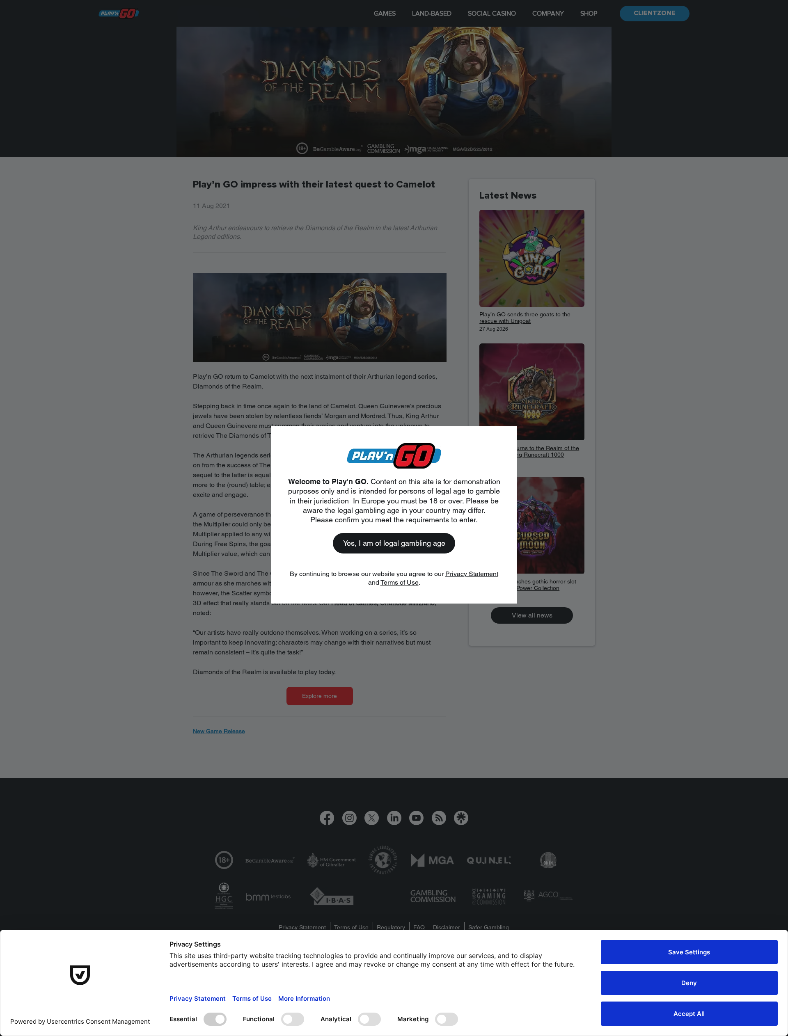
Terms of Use (399, 582)
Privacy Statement (471, 574)
